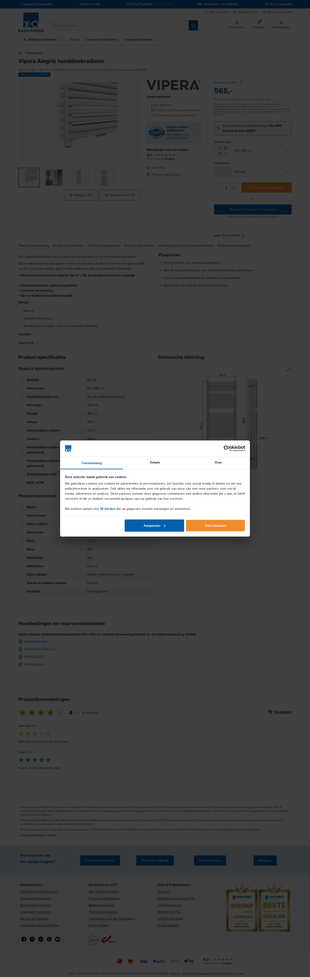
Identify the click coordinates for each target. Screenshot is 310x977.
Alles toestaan (215, 525)
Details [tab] (155, 462)
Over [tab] (218, 462)
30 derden (108, 509)
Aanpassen (152, 525)
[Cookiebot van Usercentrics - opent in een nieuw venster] (226, 448)
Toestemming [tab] (92, 463)
